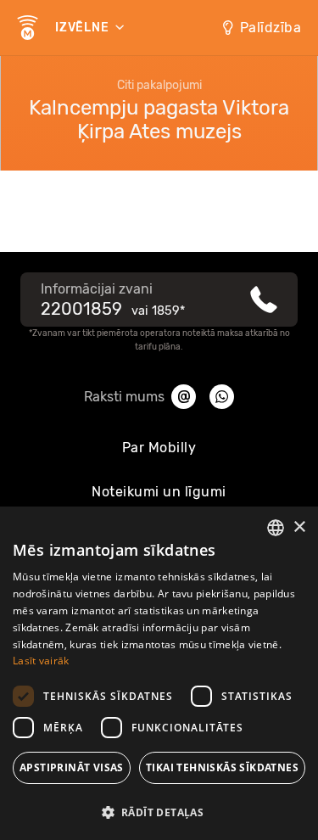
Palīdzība (271, 28)
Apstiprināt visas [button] (72, 767)
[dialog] (159, 673)
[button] (159, 811)
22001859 (81, 309)
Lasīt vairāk (41, 660)
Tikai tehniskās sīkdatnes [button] (222, 767)
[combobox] (275, 527)
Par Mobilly (159, 448)
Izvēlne (83, 27)
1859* (168, 311)
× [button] (299, 527)
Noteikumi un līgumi (159, 492)
